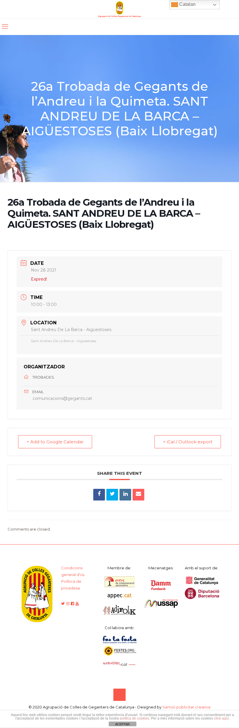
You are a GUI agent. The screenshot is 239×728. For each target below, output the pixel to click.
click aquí (221, 718)
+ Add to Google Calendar (55, 441)
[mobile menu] (5, 27)
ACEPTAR (122, 724)
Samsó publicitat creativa (186, 707)
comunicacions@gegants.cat (62, 398)
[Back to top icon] (119, 695)
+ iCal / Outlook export (187, 441)
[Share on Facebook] (99, 495)
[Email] (138, 495)
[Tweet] (112, 495)
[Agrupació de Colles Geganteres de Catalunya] (119, 9)
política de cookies (134, 718)
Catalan (187, 4)
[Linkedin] (125, 495)
